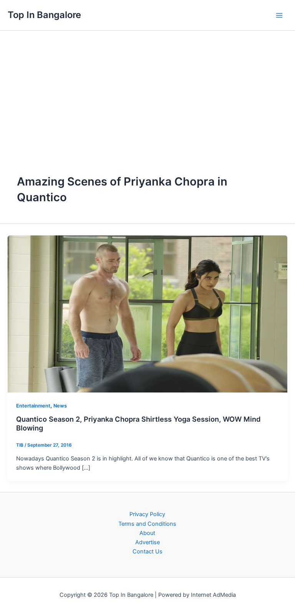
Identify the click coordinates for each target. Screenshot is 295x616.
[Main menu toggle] (279, 15)
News (60, 406)
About (147, 533)
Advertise (147, 542)
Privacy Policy (147, 514)
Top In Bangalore (44, 14)
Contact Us (147, 551)
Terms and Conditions (147, 523)
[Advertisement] (147, 88)
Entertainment (33, 406)
